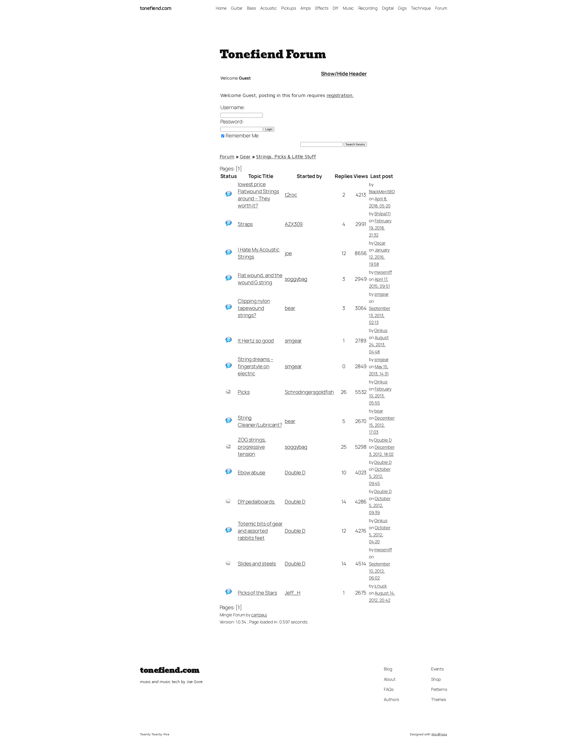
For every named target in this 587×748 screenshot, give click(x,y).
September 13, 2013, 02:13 (379, 315)
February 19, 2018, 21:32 (380, 228)
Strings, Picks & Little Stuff (286, 156)
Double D (382, 440)
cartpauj (259, 614)
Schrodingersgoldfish (309, 392)
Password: (232, 121)
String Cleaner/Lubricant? (260, 421)
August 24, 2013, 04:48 (379, 344)
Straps (245, 224)
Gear (245, 156)
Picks (244, 392)
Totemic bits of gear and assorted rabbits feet (260, 530)
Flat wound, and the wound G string (260, 279)
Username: (232, 107)
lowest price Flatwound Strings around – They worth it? (258, 195)
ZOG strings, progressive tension (252, 446)
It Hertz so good (256, 340)
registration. (340, 95)
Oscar (379, 243)
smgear (381, 294)
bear (290, 308)
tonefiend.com (156, 8)
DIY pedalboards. (256, 501)
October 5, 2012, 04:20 (379, 535)
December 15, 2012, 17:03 (382, 425)
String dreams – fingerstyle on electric (255, 366)
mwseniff (383, 272)
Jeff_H (292, 592)
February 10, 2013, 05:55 (380, 396)
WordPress (439, 734)
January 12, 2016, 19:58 (379, 257)
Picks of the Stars (257, 592)
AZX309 (294, 224)
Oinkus (380, 330)
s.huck (380, 586)
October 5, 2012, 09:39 (379, 505)
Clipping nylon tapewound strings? (254, 308)
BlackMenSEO (382, 191)
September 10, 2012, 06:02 (379, 571)
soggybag (296, 278)
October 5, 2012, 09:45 (379, 476)
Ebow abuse (251, 472)
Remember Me (242, 135)
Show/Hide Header (344, 73)
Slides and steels (257, 563)
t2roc (291, 194)
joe (288, 253)
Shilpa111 (382, 213)
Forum (227, 156)
